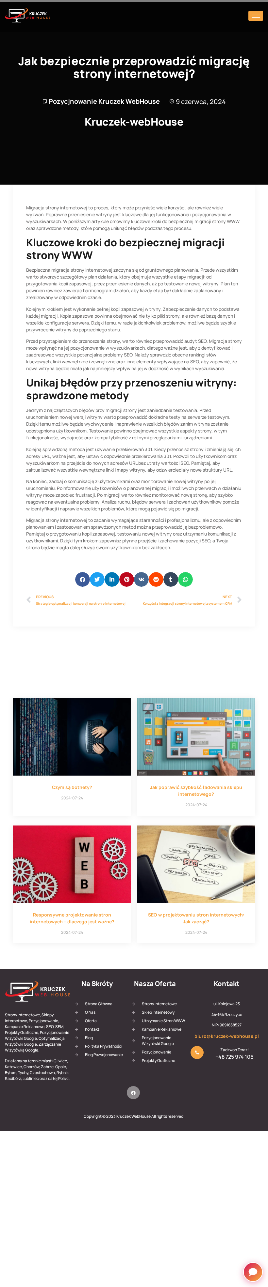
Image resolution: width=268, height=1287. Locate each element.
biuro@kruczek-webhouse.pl (226, 1036)
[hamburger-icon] (255, 16)
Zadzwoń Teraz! (234, 1049)
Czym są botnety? (72, 787)
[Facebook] (133, 1092)
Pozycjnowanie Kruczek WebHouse (104, 101)
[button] (82, 579)
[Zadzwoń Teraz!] (197, 1052)
